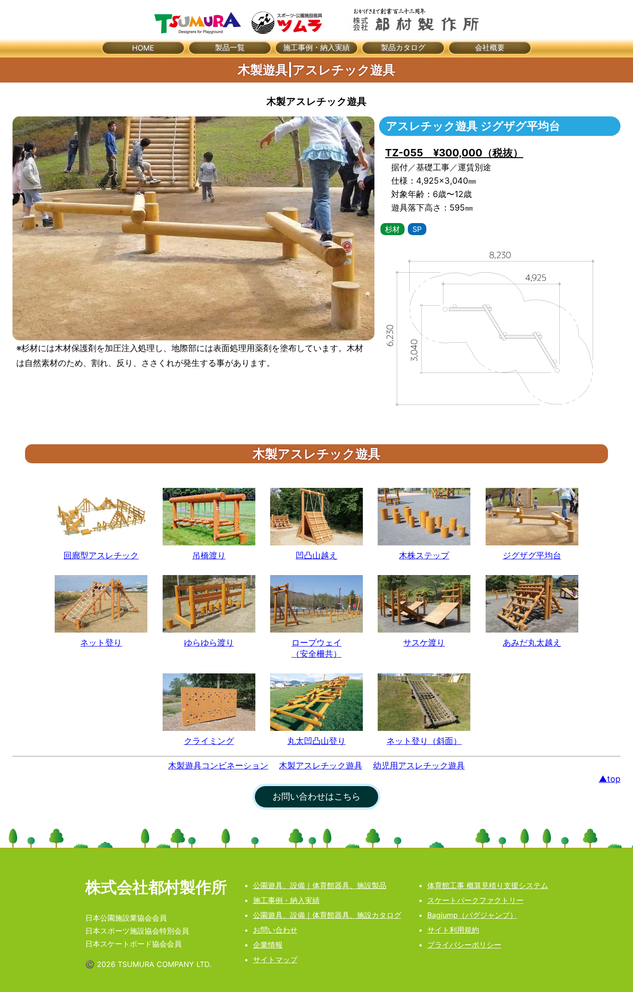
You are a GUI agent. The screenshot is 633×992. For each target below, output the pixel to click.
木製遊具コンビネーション (218, 765)
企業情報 (268, 944)
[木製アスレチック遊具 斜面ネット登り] (424, 702)
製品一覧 (230, 47)
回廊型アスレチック (101, 555)
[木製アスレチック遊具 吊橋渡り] (209, 516)
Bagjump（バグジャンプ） (472, 915)
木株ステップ (424, 555)
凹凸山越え (316, 555)
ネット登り (101, 642)
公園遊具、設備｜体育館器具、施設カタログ (327, 915)
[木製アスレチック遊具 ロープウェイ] (316, 604)
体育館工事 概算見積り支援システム (487, 885)
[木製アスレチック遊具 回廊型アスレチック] (101, 516)
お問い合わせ (275, 929)
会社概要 (490, 47)
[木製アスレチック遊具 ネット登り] (101, 604)
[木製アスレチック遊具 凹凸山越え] (316, 516)
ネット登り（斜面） (424, 741)
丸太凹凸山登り (316, 741)
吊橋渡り (209, 555)
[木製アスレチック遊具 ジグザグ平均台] (532, 516)
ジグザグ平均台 (532, 555)
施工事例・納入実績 (316, 47)
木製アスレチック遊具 (320, 765)
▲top (609, 779)
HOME (143, 47)
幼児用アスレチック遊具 (419, 765)
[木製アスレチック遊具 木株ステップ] (424, 516)
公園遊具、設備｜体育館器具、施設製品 (319, 885)
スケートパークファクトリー (475, 900)
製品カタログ (403, 47)
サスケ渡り (424, 642)
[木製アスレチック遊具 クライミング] (209, 702)
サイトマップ (275, 959)
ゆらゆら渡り (209, 642)
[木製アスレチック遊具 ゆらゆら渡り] (209, 604)
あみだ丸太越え (532, 642)
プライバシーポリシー (464, 944)
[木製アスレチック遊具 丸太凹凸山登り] (316, 702)
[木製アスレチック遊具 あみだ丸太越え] (532, 604)
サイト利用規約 (453, 929)
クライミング (209, 741)
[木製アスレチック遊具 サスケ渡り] (424, 604)
